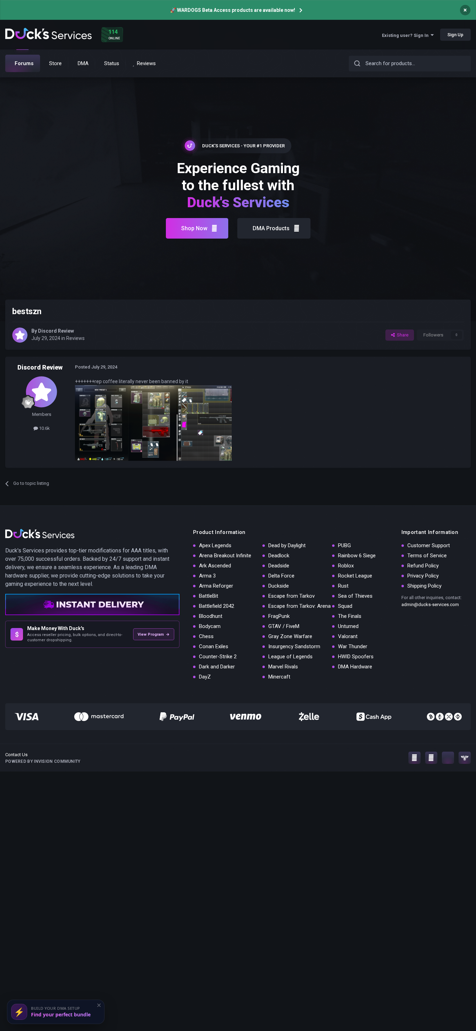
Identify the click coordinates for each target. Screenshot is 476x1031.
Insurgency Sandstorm (294, 646)
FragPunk (279, 616)
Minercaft (279, 677)
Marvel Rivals (283, 667)
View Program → (154, 634)
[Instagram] (414, 758)
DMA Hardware (355, 667)
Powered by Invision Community (42, 761)
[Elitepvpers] (465, 758)
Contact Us (16, 754)
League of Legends (290, 656)
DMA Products (271, 228)
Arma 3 (207, 576)
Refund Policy (423, 566)
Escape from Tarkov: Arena (299, 606)
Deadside (278, 566)
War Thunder (352, 646)
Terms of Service (427, 555)
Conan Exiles (213, 646)
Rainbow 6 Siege (357, 555)
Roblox (346, 566)
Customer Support (428, 545)
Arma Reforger (216, 586)
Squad (345, 606)
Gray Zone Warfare (290, 636)
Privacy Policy (423, 576)
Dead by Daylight (287, 545)
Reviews (75, 338)
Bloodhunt (210, 616)
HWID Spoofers (356, 656)
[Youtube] (431, 758)
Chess (206, 636)
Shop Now (194, 228)
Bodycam (210, 626)
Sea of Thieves (355, 596)
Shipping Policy (424, 586)
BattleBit (208, 596)
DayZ (205, 677)
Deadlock (278, 555)
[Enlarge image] (153, 422)
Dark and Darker (217, 667)
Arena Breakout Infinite (225, 555)
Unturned (348, 626)
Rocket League (355, 576)
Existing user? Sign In (406, 35)
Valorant (348, 636)
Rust (343, 586)
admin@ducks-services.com (430, 604)
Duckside (278, 586)
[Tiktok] (448, 758)
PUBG (344, 545)
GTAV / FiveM (283, 626)
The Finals (349, 616)
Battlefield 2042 (216, 606)
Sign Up (455, 34)
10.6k (44, 428)
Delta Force (281, 576)
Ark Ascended (215, 566)
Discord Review (56, 331)
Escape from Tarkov (291, 596)
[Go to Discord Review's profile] (20, 335)
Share (401, 335)
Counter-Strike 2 (218, 656)
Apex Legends (215, 545)
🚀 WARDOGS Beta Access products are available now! (232, 10)
